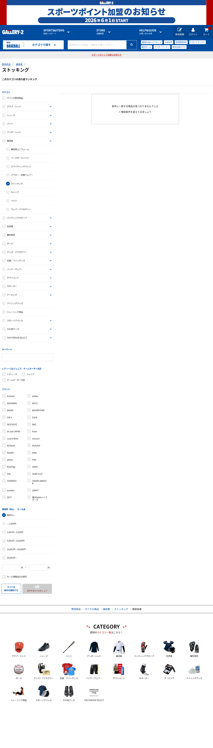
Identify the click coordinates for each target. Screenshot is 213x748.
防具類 (10, 226)
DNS (34, 424)
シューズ (11, 115)
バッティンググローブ (17, 218)
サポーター (12, 286)
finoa (34, 431)
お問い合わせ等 (147, 31)
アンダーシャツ (14, 132)
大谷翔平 (168, 42)
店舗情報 (100, 31)
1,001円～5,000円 (15, 532)
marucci (36, 439)
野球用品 (6, 64)
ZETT (9, 497)
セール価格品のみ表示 (17, 577)
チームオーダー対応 (16, 380)
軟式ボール (146, 47)
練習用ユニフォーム (20, 149)
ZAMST (35, 490)
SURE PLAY (37, 474)
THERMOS (11, 481)
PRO (34, 460)
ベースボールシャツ (20, 158)
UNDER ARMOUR (39, 482)
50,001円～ (12, 558)
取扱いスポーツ (53, 31)
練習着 (19, 64)
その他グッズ (13, 329)
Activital (10, 396)
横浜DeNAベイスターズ (151, 42)
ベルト (14, 201)
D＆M (34, 417)
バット (10, 124)
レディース (12, 374)
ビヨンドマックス (197, 42)
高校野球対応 (181, 42)
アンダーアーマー (162, 47)
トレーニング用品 (15, 312)
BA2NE (10, 410)
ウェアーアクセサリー (21, 209)
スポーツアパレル (15, 321)
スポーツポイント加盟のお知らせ (106, 55)
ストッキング (17, 184)
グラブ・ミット (14, 107)
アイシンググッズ (15, 303)
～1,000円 (11, 524)
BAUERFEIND (38, 410)
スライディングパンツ (21, 167)
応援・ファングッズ (16, 261)
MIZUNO (36, 446)
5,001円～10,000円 (15, 541)
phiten (10, 460)
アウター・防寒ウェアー (22, 175)
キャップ (15, 192)
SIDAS (35, 467)
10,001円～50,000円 (16, 549)
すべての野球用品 (15, 98)
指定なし (11, 515)
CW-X (9, 417)
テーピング (12, 295)
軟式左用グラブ (179, 47)
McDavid (11, 446)
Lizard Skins (12, 439)
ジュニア (30, 374)
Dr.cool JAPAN (13, 431)
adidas (35, 396)
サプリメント (13, 278)
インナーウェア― (15, 269)
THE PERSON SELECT (17, 338)
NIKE (34, 453)
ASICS (35, 403)
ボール (10, 243)
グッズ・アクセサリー (17, 252)
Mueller (10, 453)
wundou (10, 490)
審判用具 (11, 235)
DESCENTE (12, 424)
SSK (9, 474)
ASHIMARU (12, 403)
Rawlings (11, 467)
